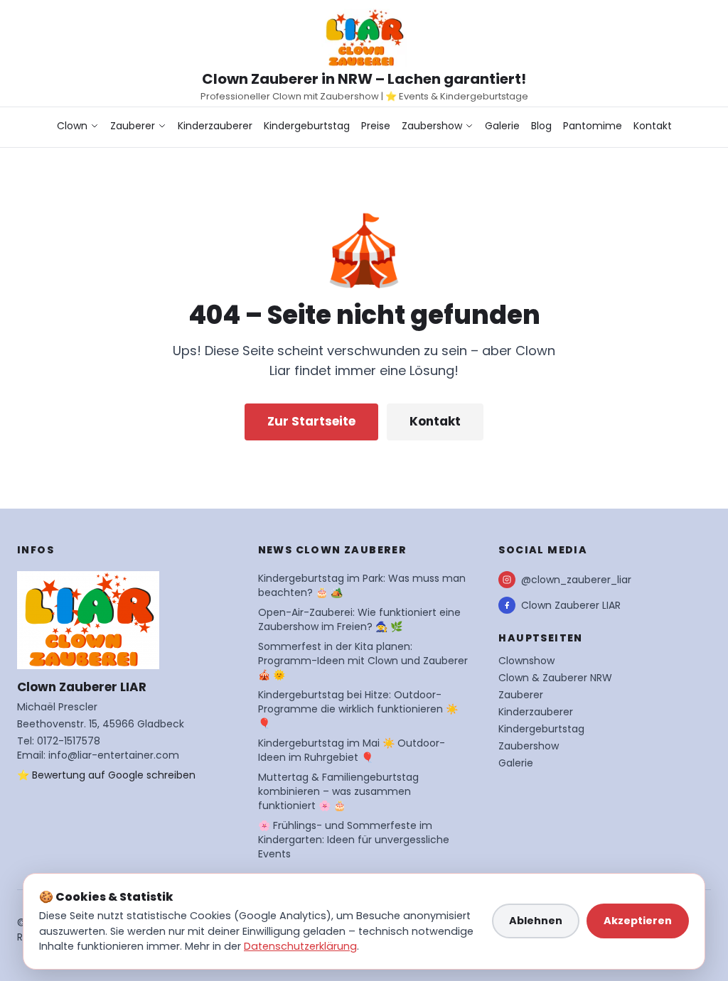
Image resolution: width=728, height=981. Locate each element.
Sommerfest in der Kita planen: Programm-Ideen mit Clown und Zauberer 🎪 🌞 (363, 660)
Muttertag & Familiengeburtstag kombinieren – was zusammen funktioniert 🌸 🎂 (338, 791)
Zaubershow (432, 126)
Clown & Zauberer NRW (555, 678)
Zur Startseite (311, 421)
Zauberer (132, 126)
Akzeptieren (638, 921)
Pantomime (592, 126)
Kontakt (652, 126)
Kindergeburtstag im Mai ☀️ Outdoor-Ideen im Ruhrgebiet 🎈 (351, 750)
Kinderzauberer (215, 126)
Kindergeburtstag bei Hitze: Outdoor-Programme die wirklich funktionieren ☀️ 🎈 (358, 709)
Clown (72, 126)
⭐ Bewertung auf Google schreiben (106, 775)
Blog (541, 126)
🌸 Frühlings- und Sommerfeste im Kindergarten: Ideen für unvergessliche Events (353, 839)
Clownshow (526, 661)
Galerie (502, 126)
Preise (375, 126)
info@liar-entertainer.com (113, 755)
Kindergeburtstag (307, 126)
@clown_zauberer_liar (576, 580)
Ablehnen (535, 921)
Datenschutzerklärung (300, 946)
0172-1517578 (68, 741)
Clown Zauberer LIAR (571, 605)
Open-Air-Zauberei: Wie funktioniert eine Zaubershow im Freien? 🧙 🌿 (359, 619)
